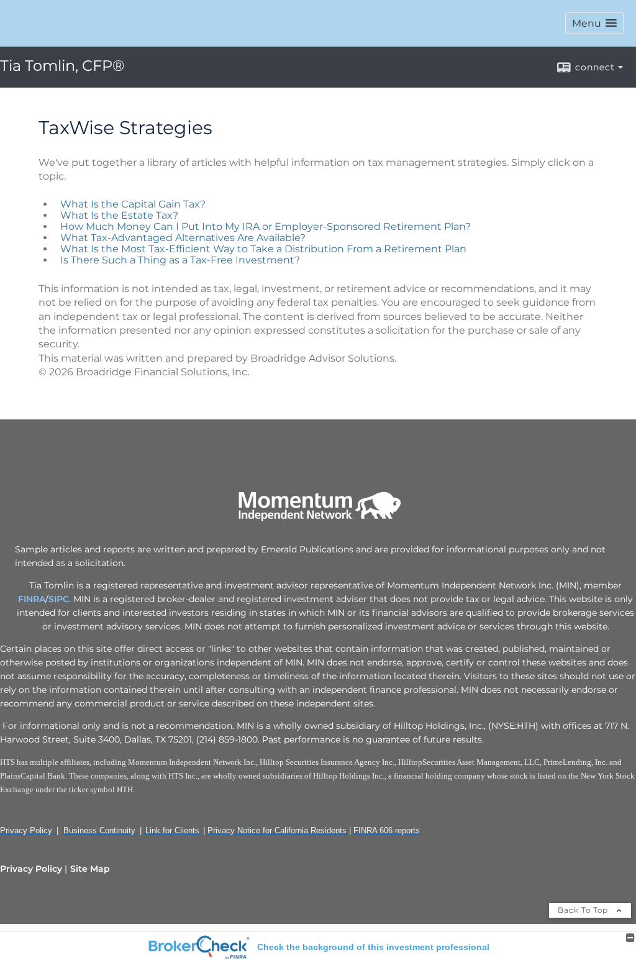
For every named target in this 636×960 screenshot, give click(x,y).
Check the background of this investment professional (373, 947)
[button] (594, 23)
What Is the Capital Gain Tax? (133, 204)
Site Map (90, 868)
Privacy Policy (31, 868)
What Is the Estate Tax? (119, 215)
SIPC (58, 599)
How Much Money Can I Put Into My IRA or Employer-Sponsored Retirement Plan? (265, 226)
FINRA (31, 599)
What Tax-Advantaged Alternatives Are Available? (183, 238)
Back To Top (584, 910)
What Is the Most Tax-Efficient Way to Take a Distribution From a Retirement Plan (263, 249)
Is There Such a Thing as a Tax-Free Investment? (180, 260)
